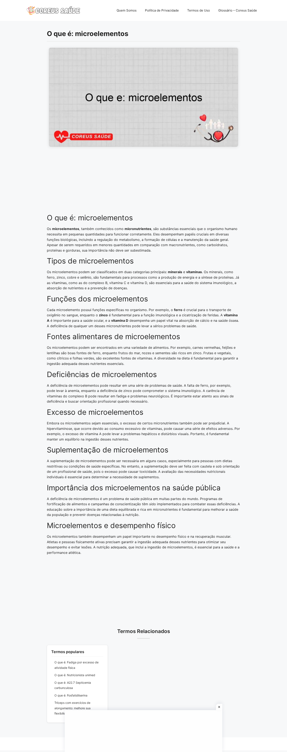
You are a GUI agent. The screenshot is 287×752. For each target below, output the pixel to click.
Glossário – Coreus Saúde (237, 10)
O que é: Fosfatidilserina (70, 695)
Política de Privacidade (162, 10)
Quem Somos (127, 10)
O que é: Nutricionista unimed (74, 675)
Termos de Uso (198, 10)
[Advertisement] (143, 182)
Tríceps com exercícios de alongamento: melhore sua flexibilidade (72, 708)
